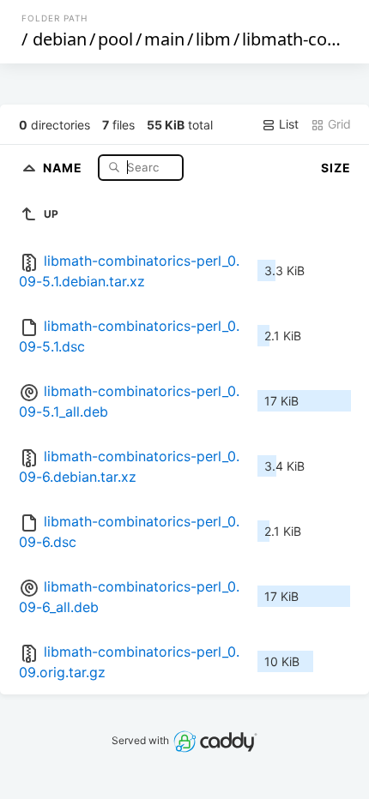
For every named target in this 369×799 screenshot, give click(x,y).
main (164, 39)
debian (60, 39)
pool (115, 39)
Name (64, 166)
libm (213, 39)
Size (336, 167)
